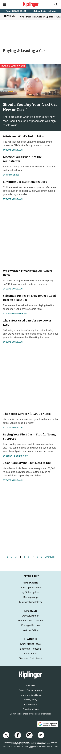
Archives (49, 557)
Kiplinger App (30, 597)
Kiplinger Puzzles (30, 625)
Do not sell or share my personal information (30, 714)
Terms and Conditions (30, 695)
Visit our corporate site (40, 744)
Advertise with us (30, 709)
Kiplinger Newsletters (30, 602)
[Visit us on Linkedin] (41, 735)
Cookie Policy (30, 704)
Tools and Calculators (30, 658)
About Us (30, 685)
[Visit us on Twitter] (6, 735)
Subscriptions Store (30, 587)
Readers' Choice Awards (30, 620)
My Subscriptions (30, 592)
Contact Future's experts (30, 690)
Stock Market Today (30, 644)
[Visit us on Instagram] (29, 735)
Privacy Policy (30, 699)
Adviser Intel (30, 653)
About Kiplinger (30, 615)
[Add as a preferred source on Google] (47, 724)
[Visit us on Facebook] (18, 735)
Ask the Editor (30, 630)
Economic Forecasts (30, 649)
